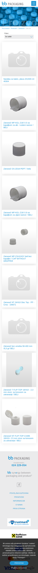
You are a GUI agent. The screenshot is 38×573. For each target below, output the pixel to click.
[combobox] (19, 37)
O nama (19, 505)
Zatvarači (21, 28)
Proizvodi (14, 28)
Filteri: (6, 33)
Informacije (19, 501)
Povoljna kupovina (19, 493)
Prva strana (5, 28)
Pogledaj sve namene (19, 568)
